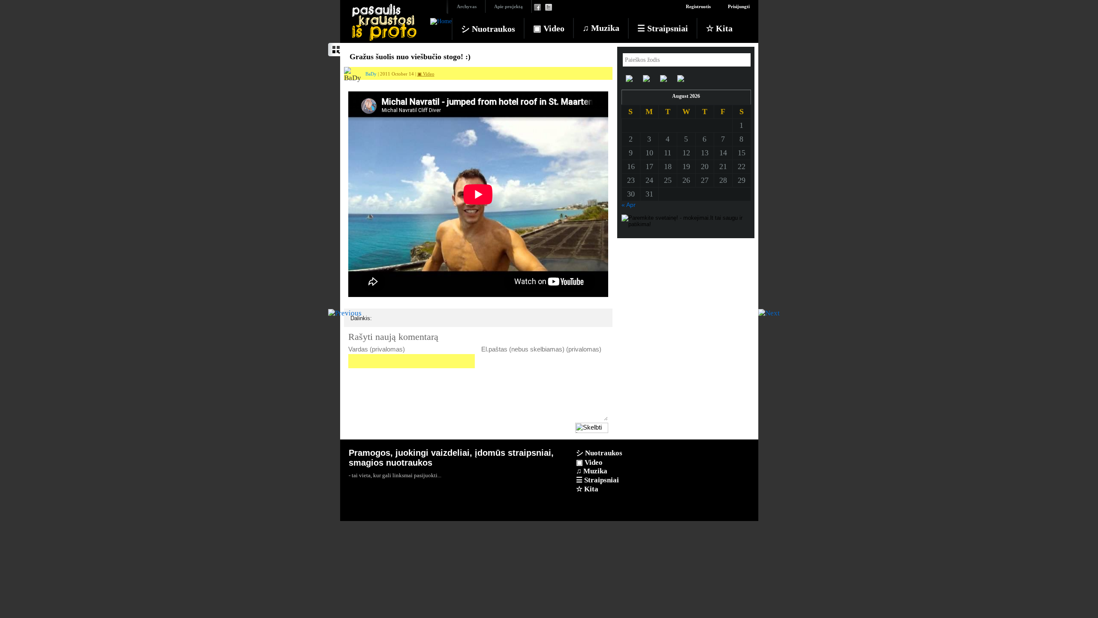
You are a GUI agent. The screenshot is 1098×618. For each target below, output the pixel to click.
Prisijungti (739, 6)
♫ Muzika (600, 28)
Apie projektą (508, 6)
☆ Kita (719, 28)
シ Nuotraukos (488, 28)
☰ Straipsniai (662, 28)
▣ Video (548, 28)
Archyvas (467, 6)
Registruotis (698, 6)
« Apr (628, 204)
